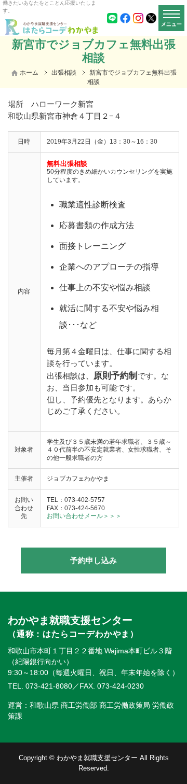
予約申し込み (93, 560)
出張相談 (63, 72)
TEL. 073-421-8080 (40, 686)
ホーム (29, 72)
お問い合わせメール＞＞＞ (84, 516)
